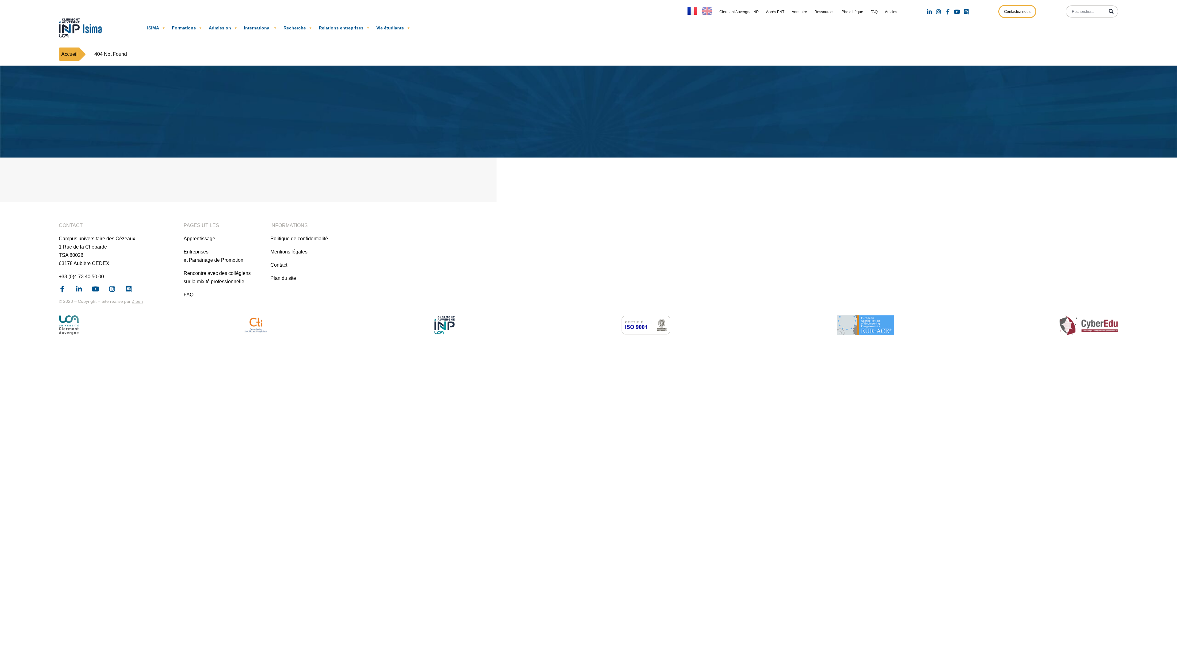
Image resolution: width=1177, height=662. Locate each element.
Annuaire (799, 12)
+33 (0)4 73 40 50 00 (81, 276)
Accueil (69, 54)
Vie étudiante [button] (390, 27)
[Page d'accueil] (82, 28)
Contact (278, 265)
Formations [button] (184, 27)
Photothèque (852, 12)
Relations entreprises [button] (341, 27)
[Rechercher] (1111, 11)
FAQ (874, 12)
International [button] (257, 27)
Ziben (137, 301)
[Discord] (966, 11)
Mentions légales (288, 251)
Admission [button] (220, 27)
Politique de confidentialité (299, 238)
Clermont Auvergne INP (739, 12)
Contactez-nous (1017, 12)
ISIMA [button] (153, 27)
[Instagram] (938, 11)
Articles (891, 12)
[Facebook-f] (947, 11)
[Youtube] (957, 11)
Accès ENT (775, 12)
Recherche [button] (295, 27)
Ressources (824, 12)
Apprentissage (199, 238)
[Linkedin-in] (929, 11)
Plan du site (283, 278)
